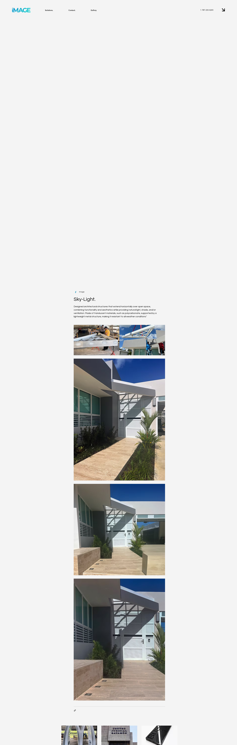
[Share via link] (75, 710)
